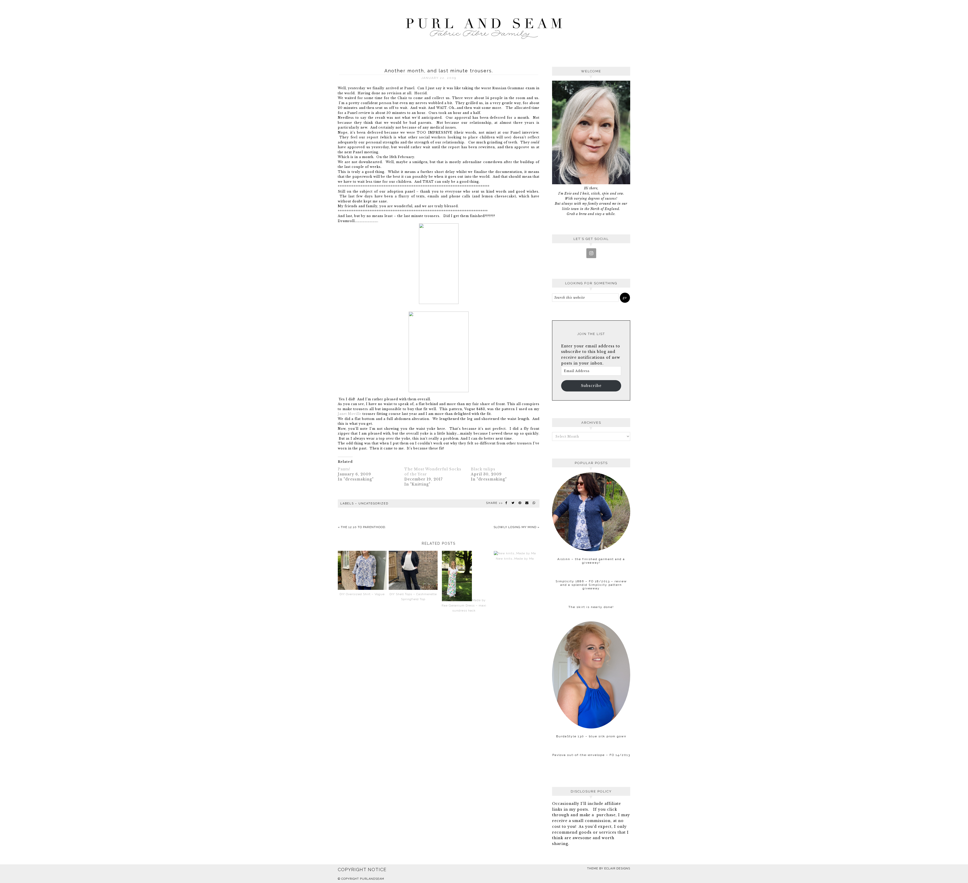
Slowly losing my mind (515, 527)
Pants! (344, 469)
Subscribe (591, 385)
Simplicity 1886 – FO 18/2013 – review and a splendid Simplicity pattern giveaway (591, 585)
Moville (354, 414)
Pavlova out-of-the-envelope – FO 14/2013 (591, 755)
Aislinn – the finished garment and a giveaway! (591, 560)
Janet (343, 414)
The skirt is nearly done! (591, 607)
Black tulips (483, 469)
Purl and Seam (484, 27)
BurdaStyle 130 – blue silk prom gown (591, 736)
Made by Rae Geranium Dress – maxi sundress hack (464, 605)
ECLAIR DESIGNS (617, 868)
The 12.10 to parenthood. (363, 527)
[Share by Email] (527, 502)
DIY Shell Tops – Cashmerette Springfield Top (413, 596)
